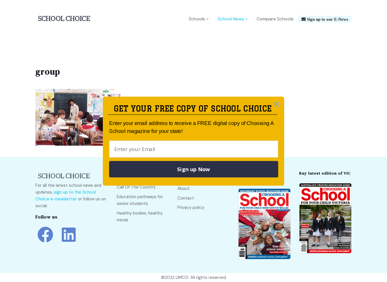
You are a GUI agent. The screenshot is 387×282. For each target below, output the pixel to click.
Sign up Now (193, 169)
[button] (192, 109)
